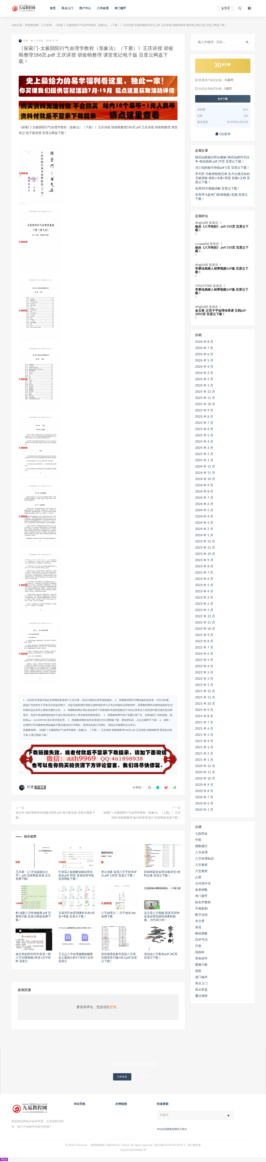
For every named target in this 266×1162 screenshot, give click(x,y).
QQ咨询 (224, 134)
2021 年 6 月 (204, 728)
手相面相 (201, 908)
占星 (198, 877)
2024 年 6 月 (204, 504)
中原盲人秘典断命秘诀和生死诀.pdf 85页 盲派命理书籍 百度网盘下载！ (76, 876)
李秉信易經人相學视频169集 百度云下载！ (221, 270)
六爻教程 (201, 871)
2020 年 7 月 (204, 797)
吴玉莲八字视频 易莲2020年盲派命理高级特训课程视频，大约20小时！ (162, 917)
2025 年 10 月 (205, 404)
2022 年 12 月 (205, 616)
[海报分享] (174, 788)
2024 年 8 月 (204, 491)
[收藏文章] (149, 788)
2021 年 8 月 (204, 716)
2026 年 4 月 (204, 366)
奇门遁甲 (120, 8)
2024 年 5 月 (204, 510)
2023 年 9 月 (204, 560)
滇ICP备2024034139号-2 (170, 1145)
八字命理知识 (204, 858)
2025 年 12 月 (205, 391)
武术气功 (201, 939)
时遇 (30, 787)
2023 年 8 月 (204, 566)
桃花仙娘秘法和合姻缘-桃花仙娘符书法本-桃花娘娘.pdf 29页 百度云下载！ (222, 159)
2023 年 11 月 (205, 547)
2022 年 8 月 (204, 641)
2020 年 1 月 (204, 809)
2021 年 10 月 (205, 703)
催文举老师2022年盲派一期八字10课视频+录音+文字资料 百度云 (33, 958)
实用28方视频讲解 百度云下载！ (217, 188)
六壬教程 (201, 864)
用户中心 (85, 8)
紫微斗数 (201, 964)
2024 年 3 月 (204, 522)
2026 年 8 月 (204, 341)
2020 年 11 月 (205, 772)
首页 (53, 8)
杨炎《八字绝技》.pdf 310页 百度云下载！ (222, 228)
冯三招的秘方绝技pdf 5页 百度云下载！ (222, 167)
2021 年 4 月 (204, 741)
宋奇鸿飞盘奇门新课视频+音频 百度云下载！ (221, 196)
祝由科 (199, 952)
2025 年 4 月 (204, 441)
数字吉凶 (201, 914)
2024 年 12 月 (205, 466)
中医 (198, 839)
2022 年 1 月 (204, 685)
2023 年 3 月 (204, 597)
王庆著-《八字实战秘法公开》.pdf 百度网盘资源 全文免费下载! (33, 876)
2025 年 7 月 (204, 422)
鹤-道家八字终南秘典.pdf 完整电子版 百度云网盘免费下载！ (33, 917)
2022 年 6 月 (204, 653)
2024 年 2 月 (204, 529)
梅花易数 (201, 933)
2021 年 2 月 (204, 753)
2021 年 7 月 (204, 722)
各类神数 (201, 889)
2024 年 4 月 (204, 516)
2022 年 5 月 (204, 660)
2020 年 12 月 (205, 766)
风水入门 (67, 8)
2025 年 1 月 (204, 460)
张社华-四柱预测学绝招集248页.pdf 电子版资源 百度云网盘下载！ (55, 815)
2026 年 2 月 (204, 379)
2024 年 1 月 (204, 535)
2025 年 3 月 (204, 447)
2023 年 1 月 (204, 610)
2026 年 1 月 (204, 385)
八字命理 (103, 8)
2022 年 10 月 (205, 628)
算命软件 (201, 958)
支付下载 (223, 99)
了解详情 (144, 1077)
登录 (113, 1007)
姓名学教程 (203, 902)
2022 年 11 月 (205, 622)
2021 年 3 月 (204, 747)
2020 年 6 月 (204, 803)
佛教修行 (201, 846)
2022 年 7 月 (204, 647)
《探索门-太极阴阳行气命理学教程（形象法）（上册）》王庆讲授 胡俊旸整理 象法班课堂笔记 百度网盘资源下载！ (141, 815)
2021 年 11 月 (205, 697)
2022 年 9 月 (204, 635)
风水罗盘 (201, 989)
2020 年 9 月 (204, 784)
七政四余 (201, 833)
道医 (198, 971)
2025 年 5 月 (204, 435)
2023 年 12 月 (205, 541)
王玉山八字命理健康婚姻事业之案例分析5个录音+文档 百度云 (75, 958)
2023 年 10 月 (205, 554)
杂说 (198, 927)
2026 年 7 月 (204, 348)
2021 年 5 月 (204, 734)
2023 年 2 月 (204, 603)
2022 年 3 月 (204, 672)
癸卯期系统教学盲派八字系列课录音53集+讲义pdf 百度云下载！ (119, 958)
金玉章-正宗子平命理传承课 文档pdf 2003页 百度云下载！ (220, 312)
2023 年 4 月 (204, 591)
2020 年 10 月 (205, 778)
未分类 (199, 921)
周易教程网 (31, 25)
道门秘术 (201, 977)
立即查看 (122, 1077)
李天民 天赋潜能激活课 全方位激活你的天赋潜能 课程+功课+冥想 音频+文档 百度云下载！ (222, 178)
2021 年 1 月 (204, 759)
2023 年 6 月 (204, 578)
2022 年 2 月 (204, 678)
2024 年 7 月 (204, 497)
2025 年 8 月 (204, 416)
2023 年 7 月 (204, 572)
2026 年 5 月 (204, 360)
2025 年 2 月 (204, 454)
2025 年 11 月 (205, 398)
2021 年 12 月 (205, 691)
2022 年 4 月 (204, 666)
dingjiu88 (201, 222)
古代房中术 (203, 883)
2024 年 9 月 (204, 485)
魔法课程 (201, 995)
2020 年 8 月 (204, 791)
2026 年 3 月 (204, 373)
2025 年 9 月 (204, 410)
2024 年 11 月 (205, 472)
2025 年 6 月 (204, 429)
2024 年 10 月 (205, 479)
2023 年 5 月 (204, 585)
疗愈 (198, 946)
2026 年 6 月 (204, 354)
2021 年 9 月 (204, 710)
